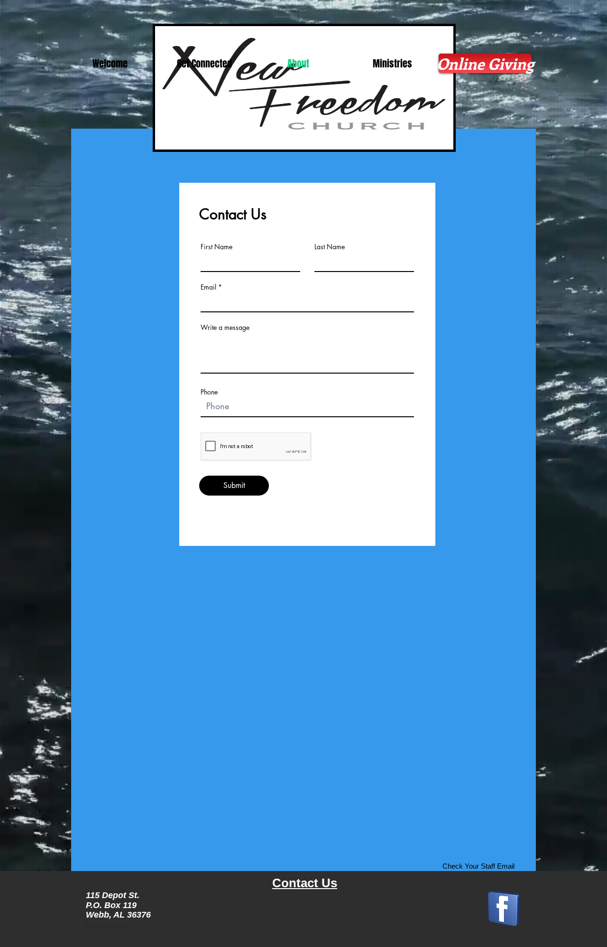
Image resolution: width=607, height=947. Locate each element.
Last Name (329, 247)
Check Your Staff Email (478, 866)
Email (208, 287)
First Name (216, 247)
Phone (209, 392)
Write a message (225, 327)
